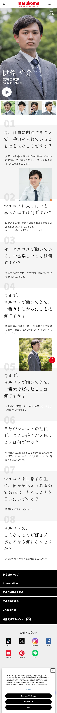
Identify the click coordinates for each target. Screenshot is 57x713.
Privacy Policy (28, 689)
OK (28, 707)
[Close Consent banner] (53, 670)
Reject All (28, 702)
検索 (4, 4)
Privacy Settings (28, 696)
